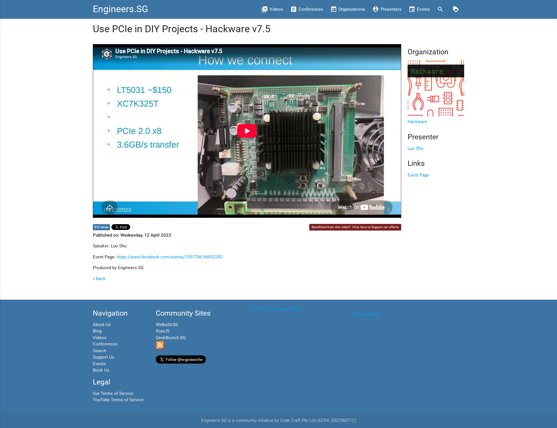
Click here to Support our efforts (375, 227)
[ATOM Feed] (160, 347)
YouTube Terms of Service (118, 399)
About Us (102, 324)
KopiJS (162, 331)
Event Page (418, 175)
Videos (99, 337)
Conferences (105, 344)
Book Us (101, 370)
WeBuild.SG (167, 324)
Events (99, 363)
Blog (97, 331)
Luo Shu (415, 148)
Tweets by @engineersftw (275, 308)
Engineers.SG (120, 9)
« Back (99, 278)
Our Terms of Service (113, 393)
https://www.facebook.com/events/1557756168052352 (170, 257)
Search (99, 350)
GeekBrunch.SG (171, 337)
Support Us (103, 357)
